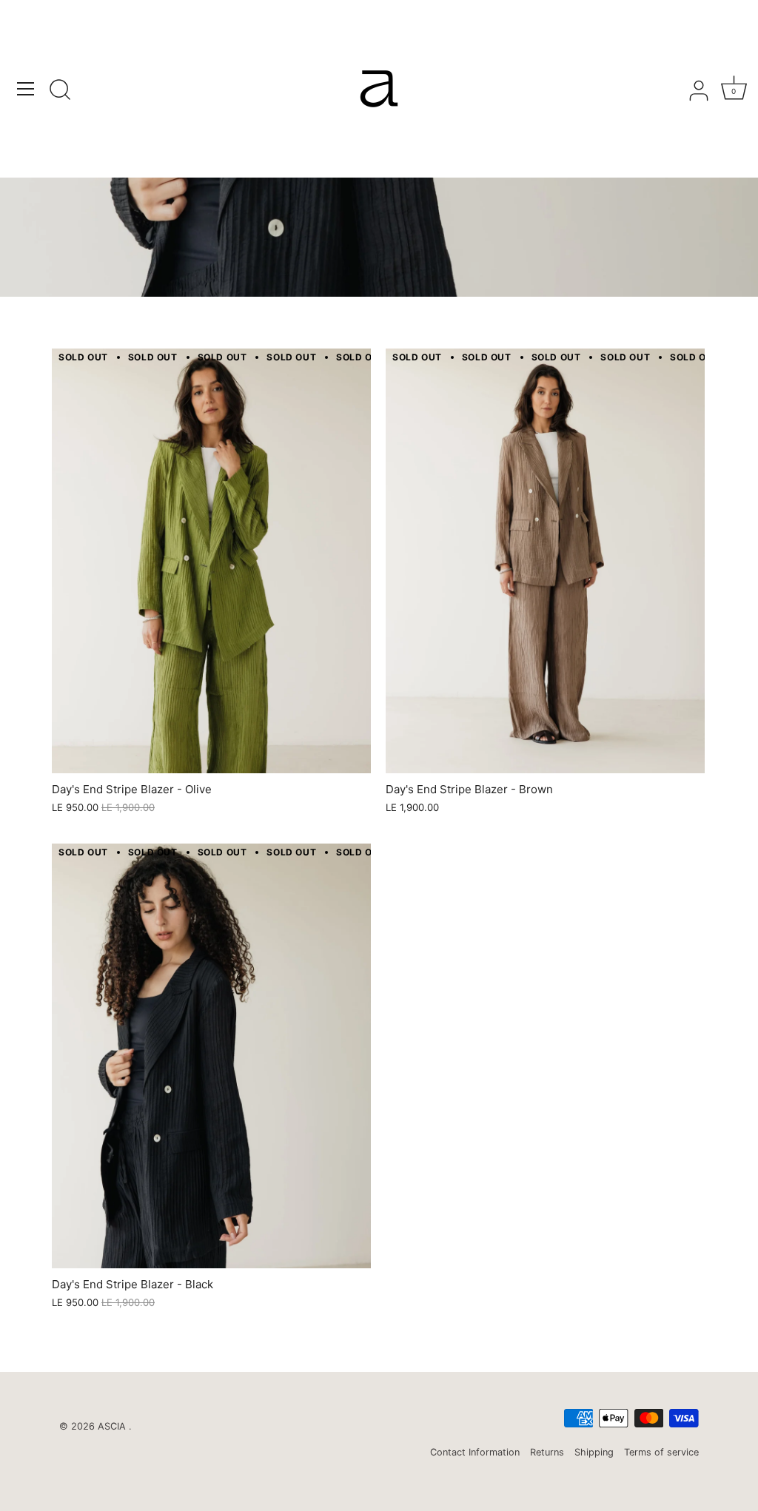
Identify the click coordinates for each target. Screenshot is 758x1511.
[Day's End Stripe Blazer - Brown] (545, 561)
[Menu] (26, 89)
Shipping (594, 1452)
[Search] (60, 91)
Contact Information (475, 1452)
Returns (547, 1452)
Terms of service (661, 1452)
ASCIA (113, 1426)
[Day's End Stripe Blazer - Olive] (211, 561)
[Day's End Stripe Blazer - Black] (211, 1056)
